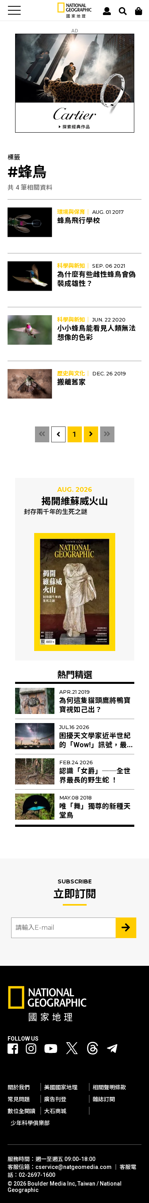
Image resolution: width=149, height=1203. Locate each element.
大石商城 (55, 1111)
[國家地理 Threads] (92, 1050)
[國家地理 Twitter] (72, 1050)
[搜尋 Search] (123, 11)
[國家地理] (74, 16)
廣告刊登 (55, 1099)
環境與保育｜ (74, 212)
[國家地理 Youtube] (51, 1049)
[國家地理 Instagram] (31, 1049)
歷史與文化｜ (74, 373)
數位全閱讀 (21, 1111)
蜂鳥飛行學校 (78, 221)
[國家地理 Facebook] (13, 1049)
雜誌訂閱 (104, 1099)
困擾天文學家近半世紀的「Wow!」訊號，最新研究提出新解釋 (96, 745)
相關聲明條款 (109, 1087)
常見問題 (19, 1099)
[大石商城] (138, 11)
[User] (107, 11)
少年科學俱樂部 (30, 1123)
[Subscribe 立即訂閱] (126, 927)
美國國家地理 (60, 1087)
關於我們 (19, 1087)
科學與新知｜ (74, 266)
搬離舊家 (71, 382)
